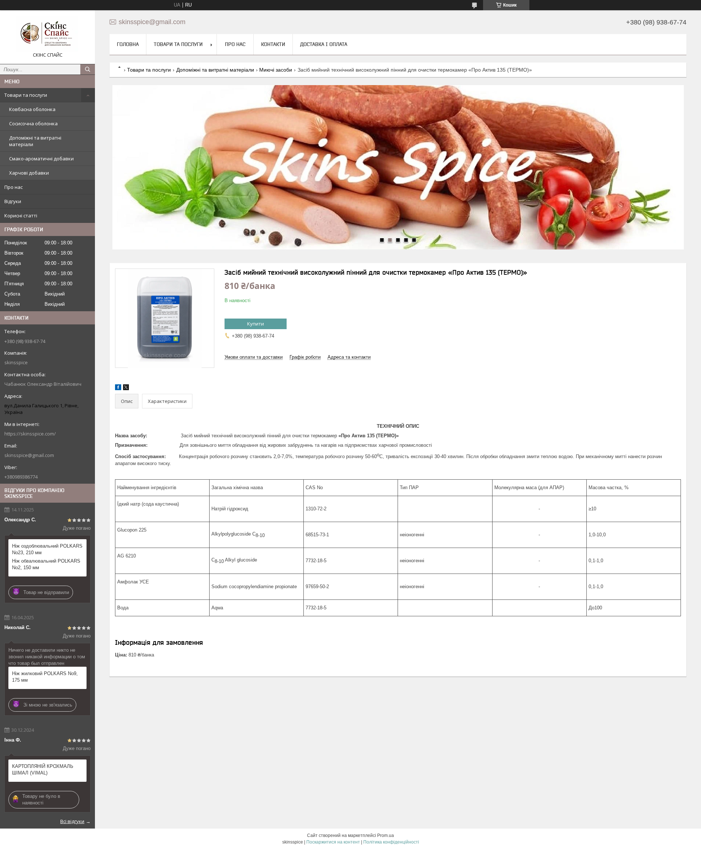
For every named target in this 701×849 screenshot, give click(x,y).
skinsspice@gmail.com (29, 455)
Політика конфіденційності (391, 842)
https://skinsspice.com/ (30, 433)
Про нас (13, 187)
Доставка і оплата (323, 44)
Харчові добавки (29, 173)
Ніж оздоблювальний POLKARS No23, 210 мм (47, 549)
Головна (128, 44)
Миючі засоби (275, 70)
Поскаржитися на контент (333, 842)
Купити (255, 323)
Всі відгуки (72, 821)
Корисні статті (20, 215)
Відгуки (12, 201)
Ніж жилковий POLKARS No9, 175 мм (45, 677)
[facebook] (118, 388)
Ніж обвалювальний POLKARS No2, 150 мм (46, 564)
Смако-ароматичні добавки (41, 158)
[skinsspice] (47, 34)
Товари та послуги (25, 95)
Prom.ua (385, 835)
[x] (126, 388)
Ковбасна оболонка (32, 109)
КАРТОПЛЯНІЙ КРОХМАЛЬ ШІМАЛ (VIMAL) (42, 770)
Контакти (273, 44)
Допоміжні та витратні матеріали (35, 141)
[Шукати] (87, 69)
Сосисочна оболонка (33, 123)
